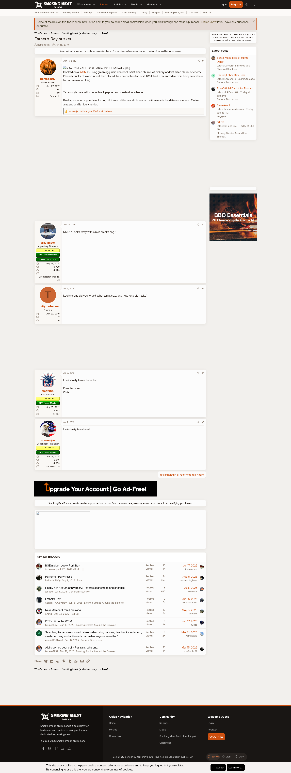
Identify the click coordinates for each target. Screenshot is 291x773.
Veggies (221, 116)
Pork (77, 569)
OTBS (220, 122)
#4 (203, 372)
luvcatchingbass (188, 580)
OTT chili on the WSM (58, 621)
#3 (203, 288)
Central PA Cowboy (56, 602)
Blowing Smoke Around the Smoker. (104, 602)
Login (211, 723)
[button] (94, 4)
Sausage (88, 12)
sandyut (193, 613)
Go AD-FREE (216, 736)
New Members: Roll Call (46, 12)
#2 (203, 224)
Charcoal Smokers (227, 69)
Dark (241, 756)
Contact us (115, 736)
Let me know (209, 22)
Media (134, 4)
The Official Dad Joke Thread (234, 88)
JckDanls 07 (190, 651)
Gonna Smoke (190, 602)
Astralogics (191, 635)
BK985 (49, 613)
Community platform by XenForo (143, 757)
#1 (203, 60)
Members (152, 4)
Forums (104, 4)
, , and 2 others (90, 111)
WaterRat (192, 591)
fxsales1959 (51, 625)
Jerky (144, 12)
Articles (118, 4)
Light (228, 756)
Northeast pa (53, 466)
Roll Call (75, 613)
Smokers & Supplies (107, 12)
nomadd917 (43, 44)
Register (212, 729)
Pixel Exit (188, 757)
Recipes (156, 12)
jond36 (49, 591)
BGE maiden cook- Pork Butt (62, 565)
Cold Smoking (129, 12)
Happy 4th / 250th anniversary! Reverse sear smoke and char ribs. (85, 587)
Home (112, 723)
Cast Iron (193, 12)
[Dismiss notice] (253, 21)
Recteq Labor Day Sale (231, 75)
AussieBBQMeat (54, 640)
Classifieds (165, 742)
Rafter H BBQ (52, 580)
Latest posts (220, 50)
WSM (82, 72)
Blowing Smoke (71, 12)
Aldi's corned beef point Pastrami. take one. (71, 647)
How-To (207, 12)
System (216, 756)
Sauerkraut (223, 105)
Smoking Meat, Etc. (174, 12)
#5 (203, 422)
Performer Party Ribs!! (58, 576)
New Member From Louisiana (63, 610)
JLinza (194, 624)
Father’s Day (53, 599)
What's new (84, 4)
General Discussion (79, 591)
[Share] (198, 61)
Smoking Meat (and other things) (177, 736)
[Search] (253, 4)
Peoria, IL (55, 96)
